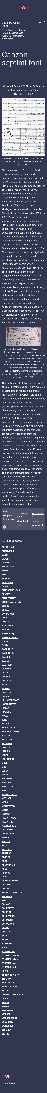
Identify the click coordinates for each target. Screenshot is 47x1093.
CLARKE (6, 594)
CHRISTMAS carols (11, 602)
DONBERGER (8, 614)
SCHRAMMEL (8, 916)
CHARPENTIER (9, 598)
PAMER (5, 837)
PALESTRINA (8, 833)
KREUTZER (7, 739)
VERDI (5, 998)
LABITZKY (7, 747)
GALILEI (5, 661)
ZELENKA (6, 1030)
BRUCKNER (7, 582)
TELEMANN (7, 979)
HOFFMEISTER (9, 704)
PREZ (4, 869)
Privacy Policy (8, 1083)
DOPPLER (6, 618)
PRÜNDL (6, 873)
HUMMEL (6, 712)
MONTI (5, 810)
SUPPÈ (5, 971)
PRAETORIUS (8, 865)
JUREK (5, 720)
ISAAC (5, 716)
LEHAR (5, 755)
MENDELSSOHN (9, 794)
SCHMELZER (8, 908)
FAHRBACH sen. (10, 637)
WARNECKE (8, 1010)
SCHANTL (7, 904)
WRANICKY (7, 1022)
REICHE (5, 888)
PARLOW (6, 841)
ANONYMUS (8, 551)
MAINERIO (7, 778)
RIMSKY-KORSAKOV (12, 892)
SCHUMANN (8, 924)
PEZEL (5, 845)
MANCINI (6, 782)
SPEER (5, 939)
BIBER (5, 570)
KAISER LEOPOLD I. (11, 727)
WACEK (5, 1002)
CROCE (5, 606)
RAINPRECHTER (10, 880)
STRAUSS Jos (9, 963)
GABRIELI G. (8, 653)
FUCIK (5, 645)
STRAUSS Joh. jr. (10, 959)
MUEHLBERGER (9, 826)
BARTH (5, 563)
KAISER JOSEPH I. (10, 731)
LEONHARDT (8, 759)
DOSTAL (6, 621)
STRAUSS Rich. (9, 967)
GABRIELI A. (8, 649)
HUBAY (5, 708)
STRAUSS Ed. (8, 951)
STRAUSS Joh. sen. (11, 955)
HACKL (5, 684)
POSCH (5, 861)
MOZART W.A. (9, 818)
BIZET (5, 574)
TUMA (5, 990)
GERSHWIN (7, 669)
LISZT (5, 767)
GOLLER (6, 676)
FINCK (5, 641)
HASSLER (6, 692)
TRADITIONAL (9, 983)
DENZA (5, 610)
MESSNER (7, 798)
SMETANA (7, 932)
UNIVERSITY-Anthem (12, 994)
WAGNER (6, 1006)
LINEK (5, 763)
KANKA (5, 724)
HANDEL (6, 688)
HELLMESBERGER (10, 700)
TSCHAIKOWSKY (10, 975)
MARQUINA (7, 786)
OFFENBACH (8, 829)
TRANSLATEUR (9, 986)
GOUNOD (6, 680)
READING (6, 884)
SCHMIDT (6, 912)
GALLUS (6, 657)
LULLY (5, 771)
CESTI (5, 586)
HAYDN (5, 696)
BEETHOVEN (8, 566)
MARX (5, 790)
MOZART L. (7, 822)
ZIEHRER (6, 1034)
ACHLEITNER (8, 547)
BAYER (5, 559)
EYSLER (6, 629)
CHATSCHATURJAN (11, 590)
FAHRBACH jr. (8, 633)
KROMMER (7, 743)
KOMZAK (6, 735)
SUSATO (6, 935)
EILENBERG (7, 625)
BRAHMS (6, 578)
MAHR (5, 774)
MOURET (6, 814)
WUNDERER (8, 1026)
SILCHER (6, 928)
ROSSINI (6, 900)
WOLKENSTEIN (9, 1018)
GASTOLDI (7, 665)
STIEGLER (7, 943)
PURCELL (6, 877)
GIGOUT (6, 672)
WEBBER (6, 1014)
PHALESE (6, 853)
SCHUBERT (7, 920)
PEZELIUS (7, 849)
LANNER (6, 751)
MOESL (5, 802)
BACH (5, 555)
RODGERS (7, 896)
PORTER (6, 857)
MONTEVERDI (8, 806)
